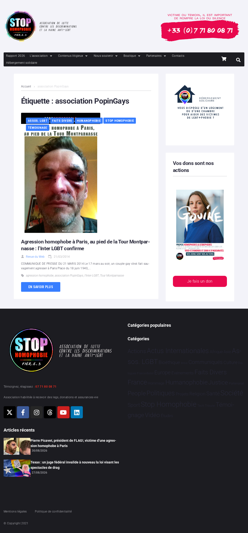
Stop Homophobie (119, 120)
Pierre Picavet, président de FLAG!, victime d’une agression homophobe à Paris (73, 443)
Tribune (210, 405)
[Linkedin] (77, 412)
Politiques (161, 393)
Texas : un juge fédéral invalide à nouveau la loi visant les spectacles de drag (75, 464)
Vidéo (152, 415)
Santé (213, 393)
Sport (134, 405)
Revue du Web (35, 256)
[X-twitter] (10, 412)
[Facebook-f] (23, 412)
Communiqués (205, 362)
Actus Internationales (178, 351)
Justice (218, 382)
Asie (227, 351)
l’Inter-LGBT (92, 275)
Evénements (182, 372)
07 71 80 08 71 (45, 386)
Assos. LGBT (37, 120)
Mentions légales (15, 511)
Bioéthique (169, 362)
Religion (197, 394)
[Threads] (50, 412)
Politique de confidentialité (53, 511)
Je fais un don (200, 281)
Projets (182, 394)
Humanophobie (89, 120)
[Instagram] (37, 412)
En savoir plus (40, 287)
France (137, 382)
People (137, 393)
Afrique (216, 351)
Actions (137, 351)
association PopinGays (69, 275)
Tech (200, 405)
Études (167, 415)
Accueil (26, 86)
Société (231, 393)
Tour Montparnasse (112, 275)
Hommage (156, 383)
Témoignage (37, 127)
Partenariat (236, 383)
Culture (230, 362)
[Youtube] (63, 412)
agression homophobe (40, 275)
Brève (184, 363)
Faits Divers (62, 120)
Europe (162, 373)
